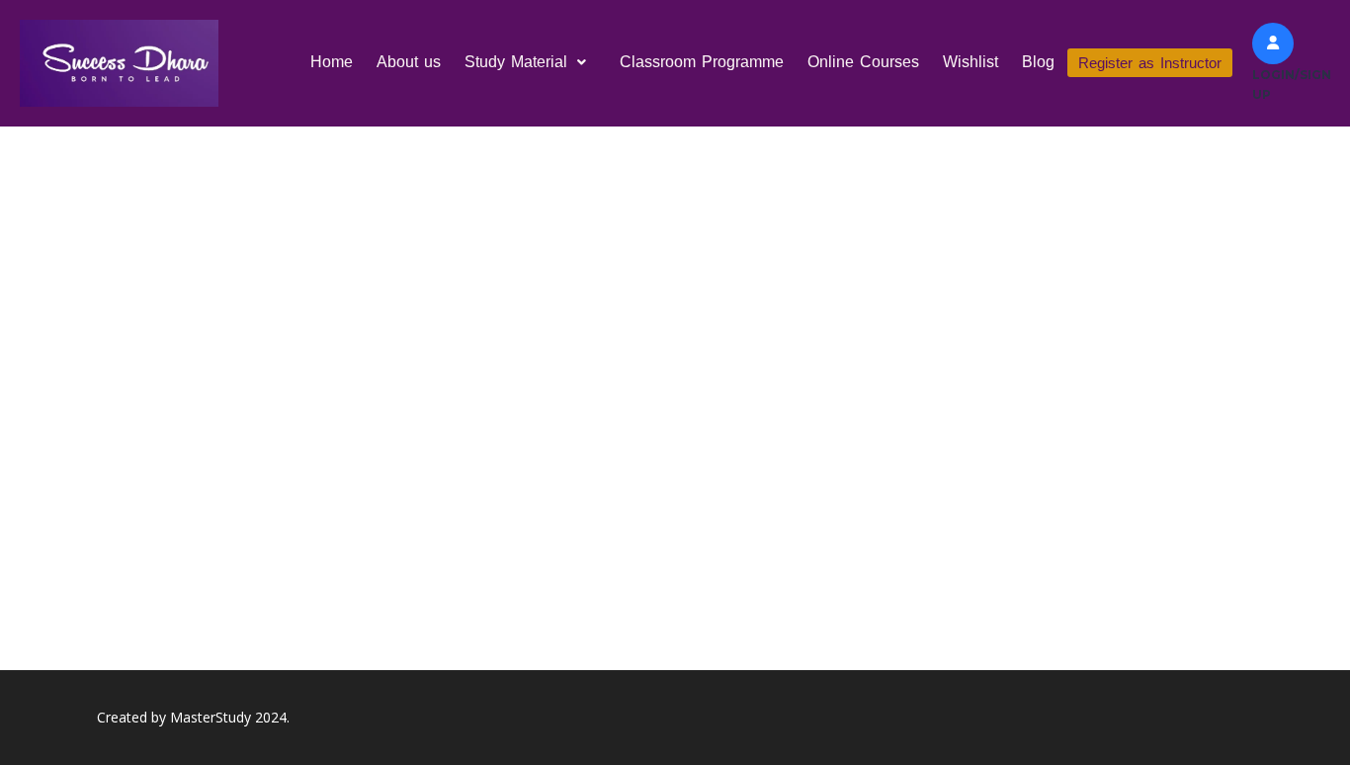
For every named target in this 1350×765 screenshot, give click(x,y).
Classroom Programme (702, 61)
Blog (1038, 61)
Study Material (515, 61)
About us (409, 61)
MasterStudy (210, 717)
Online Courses (863, 61)
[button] (530, 62)
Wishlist (970, 61)
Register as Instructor (1150, 62)
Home (331, 61)
